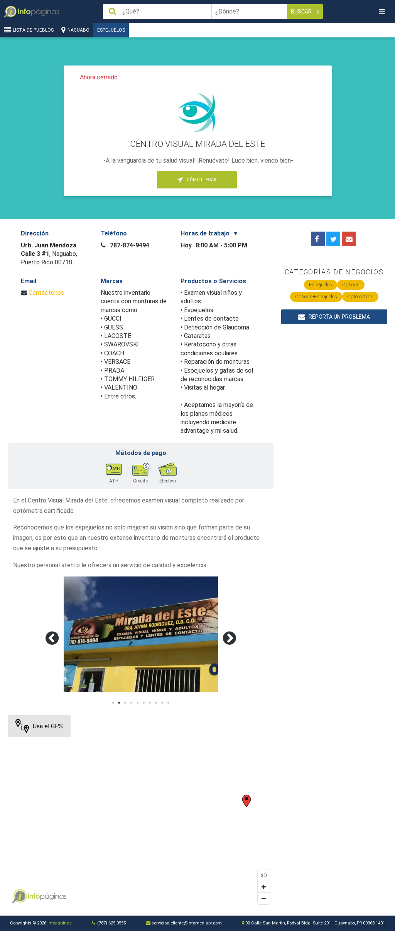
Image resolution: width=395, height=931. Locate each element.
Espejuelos (111, 30)
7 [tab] (150, 703)
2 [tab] (119, 703)
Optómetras (360, 296)
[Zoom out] (264, 898)
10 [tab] (168, 703)
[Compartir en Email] (349, 239)
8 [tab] (156, 703)
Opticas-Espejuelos (316, 296)
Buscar (302, 11)
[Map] (140, 811)
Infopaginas (19, 896)
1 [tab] (113, 703)
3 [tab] (125, 703)
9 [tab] (162, 703)
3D (264, 875)
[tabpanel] (140, 634)
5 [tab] (138, 703)
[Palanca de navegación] (381, 11)
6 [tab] (144, 703)
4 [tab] (131, 703)
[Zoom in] (264, 886)
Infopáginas (59, 923)
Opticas (351, 284)
